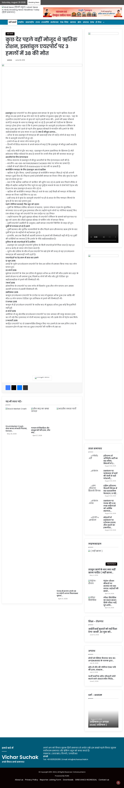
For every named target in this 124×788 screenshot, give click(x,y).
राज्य (38, 22)
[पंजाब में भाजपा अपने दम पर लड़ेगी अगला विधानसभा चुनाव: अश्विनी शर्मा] (68, 498)
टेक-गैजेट (64, 22)
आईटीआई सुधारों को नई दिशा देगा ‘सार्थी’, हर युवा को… (102, 630)
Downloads (68, 779)
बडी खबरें (12, 22)
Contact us (104, 779)
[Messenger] (19, 387)
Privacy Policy (31, 779)
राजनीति (45, 22)
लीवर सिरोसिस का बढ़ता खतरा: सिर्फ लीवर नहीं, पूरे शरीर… (110, 601)
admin (9, 60)
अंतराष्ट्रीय (29, 22)
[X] (13, 387)
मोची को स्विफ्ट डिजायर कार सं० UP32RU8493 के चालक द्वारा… (101, 659)
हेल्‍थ (92, 22)
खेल (79, 22)
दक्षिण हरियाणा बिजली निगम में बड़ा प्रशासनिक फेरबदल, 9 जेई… (110, 489)
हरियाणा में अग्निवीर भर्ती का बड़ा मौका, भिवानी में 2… (110, 459)
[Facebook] (8, 387)
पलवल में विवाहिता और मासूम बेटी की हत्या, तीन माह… (40, 430)
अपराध (86, 22)
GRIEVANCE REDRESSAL (86, 779)
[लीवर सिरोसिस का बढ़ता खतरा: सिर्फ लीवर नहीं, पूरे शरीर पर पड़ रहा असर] (95, 600)
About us (19, 779)
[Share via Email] (25, 387)
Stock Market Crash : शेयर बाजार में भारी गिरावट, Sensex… (16, 428)
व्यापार (73, 22)
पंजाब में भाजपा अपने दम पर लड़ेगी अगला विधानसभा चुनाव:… (67, 593)
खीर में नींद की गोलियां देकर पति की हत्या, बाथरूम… (102, 668)
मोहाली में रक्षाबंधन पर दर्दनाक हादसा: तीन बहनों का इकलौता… (109, 522)
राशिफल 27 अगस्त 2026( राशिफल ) (99, 723)
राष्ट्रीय (21, 22)
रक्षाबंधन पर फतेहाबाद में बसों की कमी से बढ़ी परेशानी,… (110, 474)
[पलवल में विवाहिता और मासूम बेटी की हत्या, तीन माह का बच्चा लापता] (42, 416)
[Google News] (42, 378)
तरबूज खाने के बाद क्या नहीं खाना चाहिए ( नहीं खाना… (101, 571)
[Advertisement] (42, 350)
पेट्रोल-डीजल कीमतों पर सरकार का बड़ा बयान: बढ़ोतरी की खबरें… (110, 586)
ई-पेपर (98, 22)
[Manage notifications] (118, 783)
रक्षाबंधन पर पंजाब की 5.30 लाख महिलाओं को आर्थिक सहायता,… (109, 505)
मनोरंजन (54, 22)
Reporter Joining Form (50, 779)
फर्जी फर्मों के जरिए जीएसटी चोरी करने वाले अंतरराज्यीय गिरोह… (102, 677)
